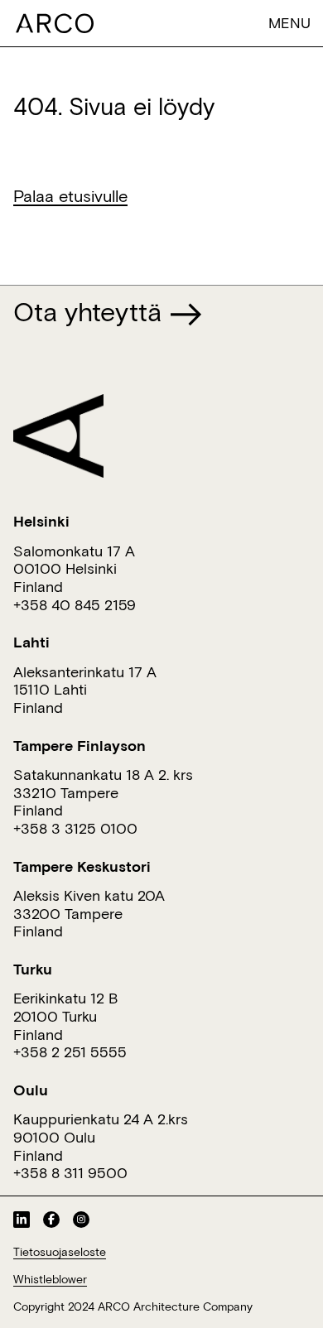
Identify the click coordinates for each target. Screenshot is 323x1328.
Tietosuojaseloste (59, 1251)
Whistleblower (50, 1279)
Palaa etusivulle (70, 195)
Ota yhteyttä (91, 311)
